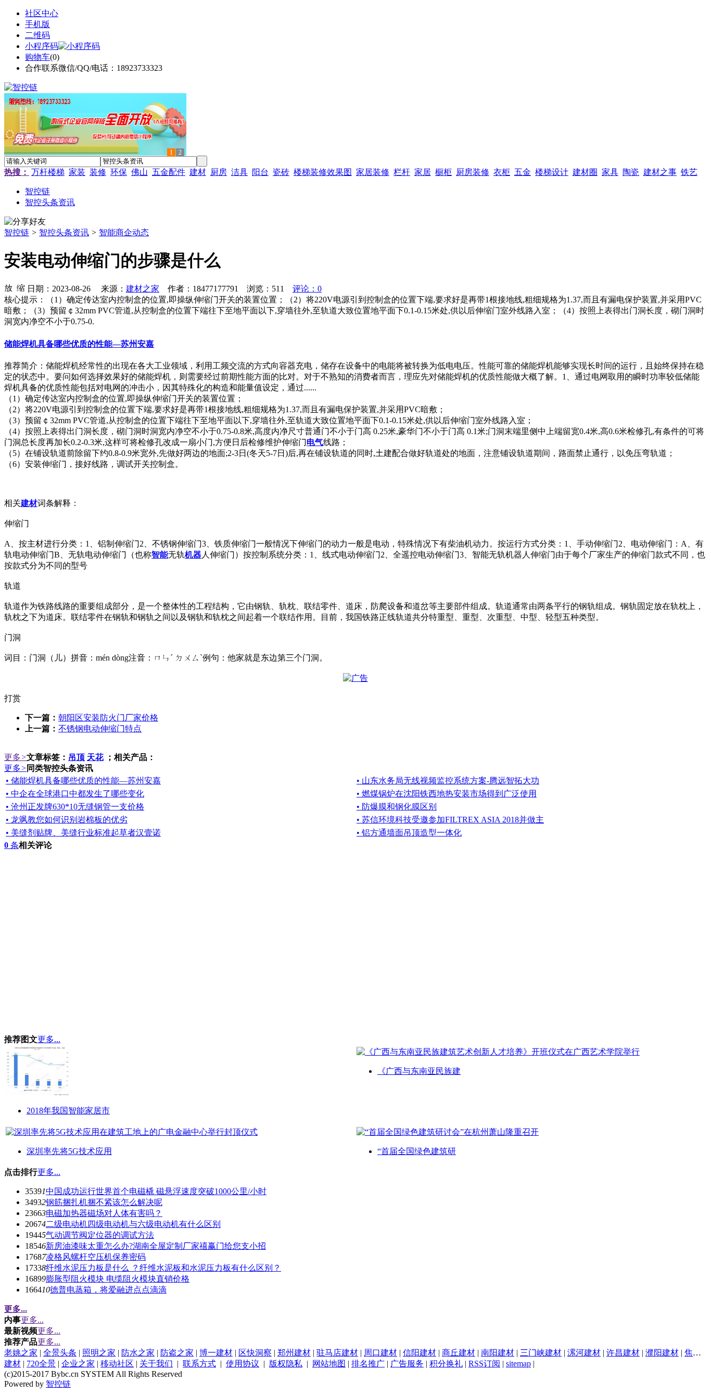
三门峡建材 (541, 1352)
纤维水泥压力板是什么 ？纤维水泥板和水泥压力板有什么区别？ (163, 1267)
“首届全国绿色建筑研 (416, 1151)
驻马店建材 (337, 1352)
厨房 (218, 172)
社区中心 (41, 13)
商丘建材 (458, 1352)
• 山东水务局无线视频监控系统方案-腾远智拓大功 (448, 780)
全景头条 (60, 1352)
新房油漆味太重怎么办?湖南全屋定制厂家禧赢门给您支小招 (156, 1245)
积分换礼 (446, 1363)
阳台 (260, 172)
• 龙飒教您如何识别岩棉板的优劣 (67, 819)
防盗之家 (177, 1352)
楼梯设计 (551, 172)
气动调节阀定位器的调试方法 (100, 1235)
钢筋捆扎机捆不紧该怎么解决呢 (104, 1202)
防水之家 (138, 1352)
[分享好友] (25, 222)
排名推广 (368, 1363)
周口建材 (380, 1352)
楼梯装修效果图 (323, 172)
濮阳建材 (662, 1352)
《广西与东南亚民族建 (419, 1071)
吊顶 (76, 757)
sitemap (518, 1363)
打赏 (12, 698)
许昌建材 (623, 1352)
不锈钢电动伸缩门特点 (100, 728)
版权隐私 (285, 1363)
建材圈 (585, 172)
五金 (522, 172)
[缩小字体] (21, 287)
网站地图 (329, 1363)
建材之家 (142, 288)
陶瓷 (631, 172)
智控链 (16, 232)
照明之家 (99, 1352)
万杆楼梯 (48, 172)
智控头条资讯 (64, 232)
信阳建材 (419, 1352)
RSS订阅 (484, 1363)
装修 (98, 172)
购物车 (37, 57)
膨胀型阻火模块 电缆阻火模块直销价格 (117, 1278)
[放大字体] (8, 287)
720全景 (41, 1363)
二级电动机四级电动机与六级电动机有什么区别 (133, 1224)
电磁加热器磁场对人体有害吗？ (104, 1213)
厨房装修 (472, 172)
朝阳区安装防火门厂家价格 (108, 717)
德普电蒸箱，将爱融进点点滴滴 (108, 1289)
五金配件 (168, 172)
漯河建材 (584, 1352)
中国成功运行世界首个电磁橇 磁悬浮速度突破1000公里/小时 (156, 1191)
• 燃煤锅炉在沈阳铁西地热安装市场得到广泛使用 (447, 793)
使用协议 (242, 1363)
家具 (610, 172)
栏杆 (401, 172)
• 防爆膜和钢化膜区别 (397, 806)
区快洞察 (255, 1352)
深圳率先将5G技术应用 (69, 1151)
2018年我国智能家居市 (68, 1110)
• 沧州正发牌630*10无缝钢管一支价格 (75, 806)
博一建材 (216, 1352)
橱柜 (443, 172)
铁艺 (689, 172)
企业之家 (78, 1363)
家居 (422, 172)
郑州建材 (294, 1352)
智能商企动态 (124, 232)
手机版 (37, 24)
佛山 (139, 172)
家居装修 (372, 172)
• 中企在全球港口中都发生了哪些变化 (75, 793)
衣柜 (501, 172)
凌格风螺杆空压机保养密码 (96, 1256)
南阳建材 (497, 1352)
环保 (118, 172)
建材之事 (660, 172)
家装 (77, 172)
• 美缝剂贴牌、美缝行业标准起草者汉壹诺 (83, 832)
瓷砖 (281, 172)
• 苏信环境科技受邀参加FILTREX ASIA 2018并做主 (450, 819)
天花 (95, 757)
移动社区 (117, 1363)
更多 (15, 757)
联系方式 (199, 1363)
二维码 (37, 35)
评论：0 (307, 288)
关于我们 (156, 1363)
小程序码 (41, 46)
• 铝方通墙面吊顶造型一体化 (409, 832)
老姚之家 (20, 1352)
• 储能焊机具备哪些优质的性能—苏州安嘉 (83, 780)
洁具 (239, 172)
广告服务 (407, 1363)
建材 (197, 172)
